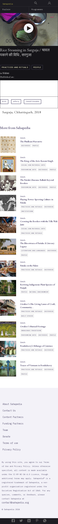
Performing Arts (28, 169)
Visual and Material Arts (33, 165)
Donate (6, 436)
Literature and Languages (33, 250)
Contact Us (9, 410)
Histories (25, 145)
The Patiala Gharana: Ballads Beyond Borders (37, 181)
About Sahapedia (12, 404)
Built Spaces (27, 316)
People (37, 67)
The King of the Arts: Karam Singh (36, 160)
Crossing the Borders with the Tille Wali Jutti (38, 223)
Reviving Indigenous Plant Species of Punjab (37, 286)
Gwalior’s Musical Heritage (33, 326)
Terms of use (10, 443)
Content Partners (13, 417)
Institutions (27, 211)
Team (5, 430)
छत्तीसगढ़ (16, 101)
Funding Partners (13, 423)
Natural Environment (38, 292)
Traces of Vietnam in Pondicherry (36, 365)
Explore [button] (6, 9)
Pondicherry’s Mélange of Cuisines (36, 345)
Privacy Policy (12, 449)
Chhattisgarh (32, 101)
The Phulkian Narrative (31, 141)
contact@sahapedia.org (15, 502)
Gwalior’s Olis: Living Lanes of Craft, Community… (37, 306)
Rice (4, 101)
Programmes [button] (37, 9)
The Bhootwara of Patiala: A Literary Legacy (37, 245)
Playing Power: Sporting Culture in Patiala (36, 201)
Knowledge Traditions (31, 330)
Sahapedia (8, 4)
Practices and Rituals (15, 67)
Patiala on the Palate (29, 265)
